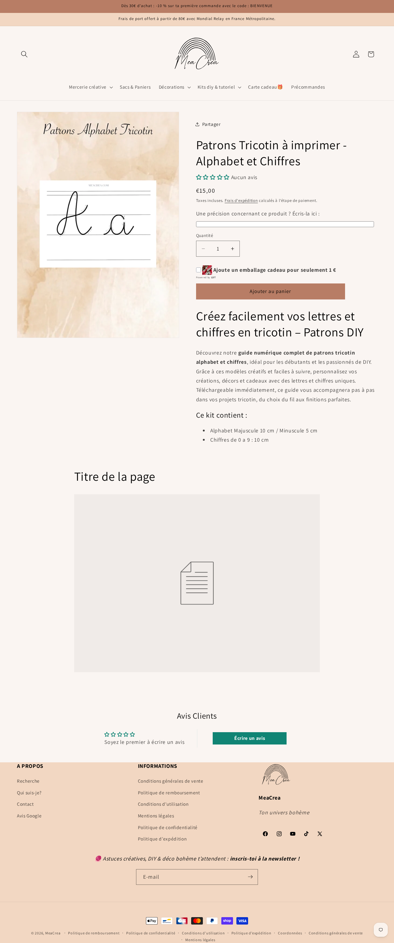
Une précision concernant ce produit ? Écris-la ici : (258, 213)
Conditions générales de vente (170, 781)
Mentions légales (156, 816)
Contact (25, 804)
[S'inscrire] (250, 877)
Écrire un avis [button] (249, 738)
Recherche (28, 781)
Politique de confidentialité (168, 827)
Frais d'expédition (241, 200)
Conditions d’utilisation (203, 933)
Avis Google (29, 816)
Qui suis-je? (29, 792)
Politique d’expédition (162, 839)
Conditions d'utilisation (163, 804)
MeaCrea (52, 933)
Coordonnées (290, 933)
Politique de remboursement (169, 792)
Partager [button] (211, 124)
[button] (24, 54)
